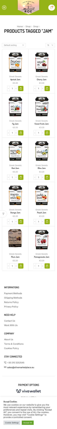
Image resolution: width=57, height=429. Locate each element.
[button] (20, 88)
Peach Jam (41, 212)
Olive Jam (42, 168)
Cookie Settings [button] (12, 423)
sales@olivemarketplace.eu (20, 367)
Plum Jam (15, 257)
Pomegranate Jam (41, 257)
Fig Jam (15, 123)
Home (20, 26)
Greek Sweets (15, 76)
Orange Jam (15, 212)
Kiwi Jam (15, 168)
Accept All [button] (27, 423)
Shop (28, 26)
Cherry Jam (41, 79)
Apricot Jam (15, 79)
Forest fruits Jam (42, 123)
